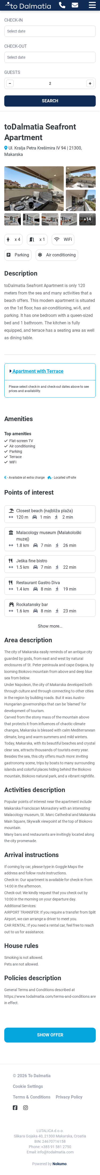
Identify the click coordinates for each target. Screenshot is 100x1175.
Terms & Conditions (31, 1097)
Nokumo (60, 1164)
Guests (12, 72)
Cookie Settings (28, 1086)
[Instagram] (27, 1108)
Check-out (15, 46)
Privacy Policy (69, 1097)
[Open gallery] (34, 188)
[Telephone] (62, 5)
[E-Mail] (75, 5)
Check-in (13, 20)
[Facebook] (17, 1108)
